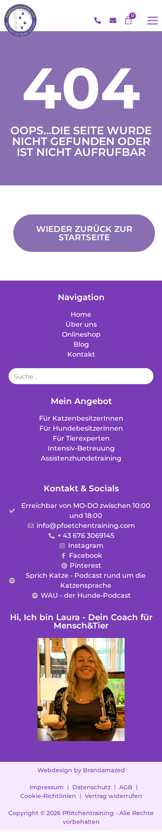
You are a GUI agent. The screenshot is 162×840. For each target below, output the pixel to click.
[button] (152, 20)
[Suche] (145, 376)
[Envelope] (113, 20)
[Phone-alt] (97, 20)
